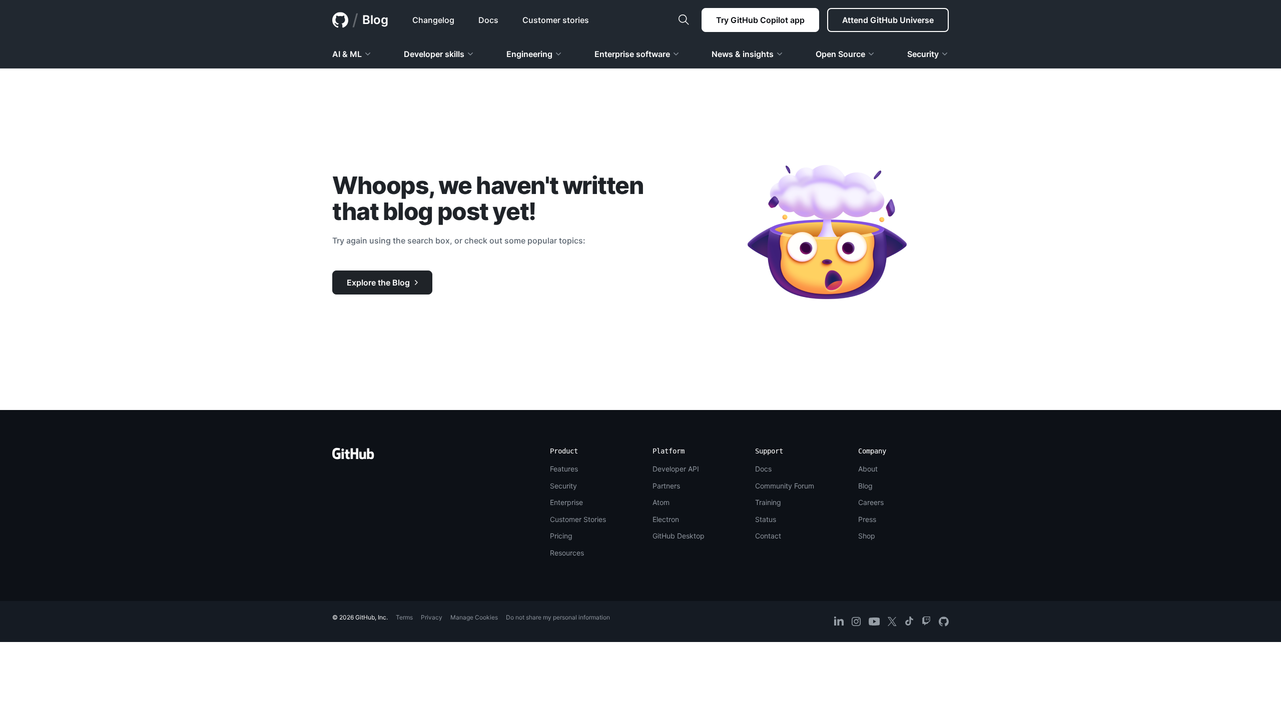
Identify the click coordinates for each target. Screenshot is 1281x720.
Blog (375, 19)
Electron (666, 519)
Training (768, 502)
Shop (866, 536)
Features (564, 468)
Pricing (561, 536)
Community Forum (784, 486)
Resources (567, 552)
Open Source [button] (840, 54)
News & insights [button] (743, 54)
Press (867, 519)
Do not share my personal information (558, 617)
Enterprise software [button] (632, 54)
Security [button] (923, 54)
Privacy (431, 617)
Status (765, 519)
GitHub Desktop (679, 536)
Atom (661, 502)
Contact (768, 536)
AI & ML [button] (347, 54)
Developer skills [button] (434, 54)
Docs (763, 468)
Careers (871, 502)
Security (563, 486)
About (868, 468)
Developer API (676, 468)
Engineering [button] (529, 54)
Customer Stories (578, 519)
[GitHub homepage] (340, 20)
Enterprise (566, 502)
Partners (666, 486)
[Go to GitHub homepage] (353, 456)
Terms (404, 617)
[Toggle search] (684, 20)
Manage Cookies (474, 617)
